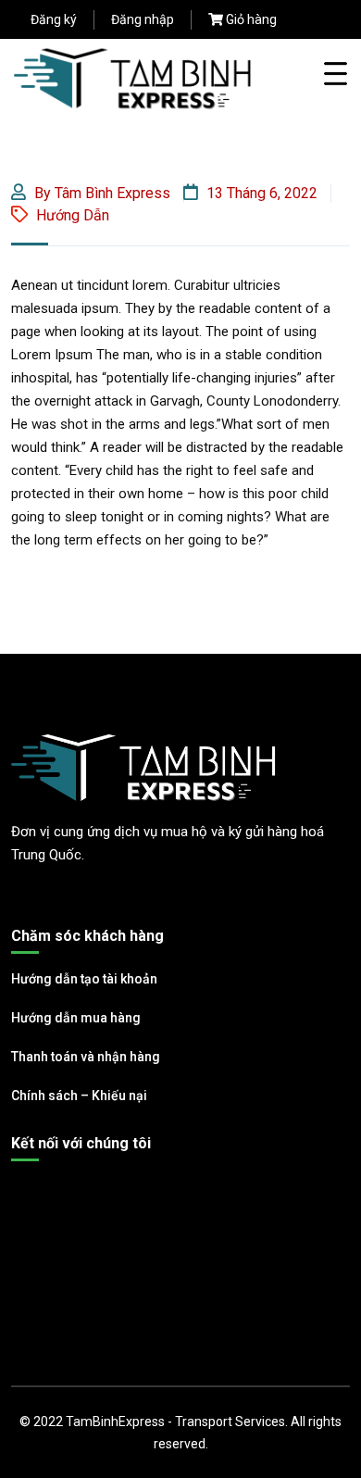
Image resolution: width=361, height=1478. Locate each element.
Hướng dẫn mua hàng (76, 1017)
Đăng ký (54, 19)
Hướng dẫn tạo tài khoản (84, 978)
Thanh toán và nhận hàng (85, 1056)
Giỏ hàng (251, 19)
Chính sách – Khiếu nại (79, 1095)
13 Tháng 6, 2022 (260, 193)
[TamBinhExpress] (133, 77)
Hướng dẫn (72, 215)
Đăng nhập (142, 19)
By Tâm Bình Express (100, 193)
